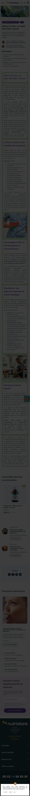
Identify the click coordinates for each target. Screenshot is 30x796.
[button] (26, 399)
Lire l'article (6, 640)
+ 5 (22, 22)
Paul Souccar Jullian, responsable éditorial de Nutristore (16, 42)
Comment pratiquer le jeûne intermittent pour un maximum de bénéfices (14, 629)
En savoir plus (15, 538)
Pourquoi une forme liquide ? (11, 66)
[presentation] (1, 621)
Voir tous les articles (10, 644)
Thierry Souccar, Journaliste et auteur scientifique (15, 46)
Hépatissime (18, 268)
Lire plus (4, 37)
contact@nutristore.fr (15, 736)
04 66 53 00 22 (15, 739)
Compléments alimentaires (10, 22)
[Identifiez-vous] (24, 3)
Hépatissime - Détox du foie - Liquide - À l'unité (13, 506)
